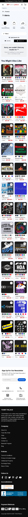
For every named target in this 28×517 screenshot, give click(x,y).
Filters (7, 33)
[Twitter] (9, 477)
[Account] (22, 5)
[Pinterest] (13, 477)
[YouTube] (20, 477)
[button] (11, 66)
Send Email (22, 379)
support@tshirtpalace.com (8, 391)
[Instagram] (6, 477)
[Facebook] (2, 477)
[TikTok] (17, 477)
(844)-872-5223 (20, 391)
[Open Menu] (2, 5)
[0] (25, 5)
